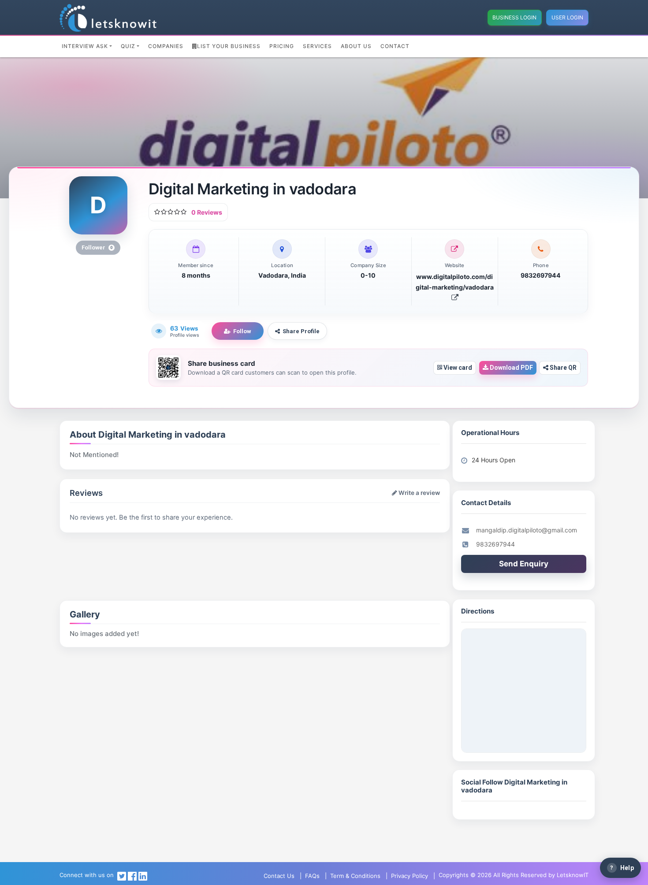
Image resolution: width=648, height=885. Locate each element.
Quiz (128, 46)
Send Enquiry (523, 563)
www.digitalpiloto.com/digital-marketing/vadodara (455, 282)
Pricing (281, 46)
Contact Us (279, 875)
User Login (567, 17)
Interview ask (85, 46)
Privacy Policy (409, 875)
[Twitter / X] (121, 876)
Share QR (562, 367)
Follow (242, 331)
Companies (165, 46)
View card (457, 367)
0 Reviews (206, 212)
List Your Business (229, 46)
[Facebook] (132, 876)
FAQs (312, 875)
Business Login (514, 17)
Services (317, 46)
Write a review (418, 492)
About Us (356, 46)
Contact (395, 46)
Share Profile (301, 331)
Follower (97, 247)
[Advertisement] (163, 555)
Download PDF (510, 367)
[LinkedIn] (142, 876)
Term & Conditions (355, 875)
